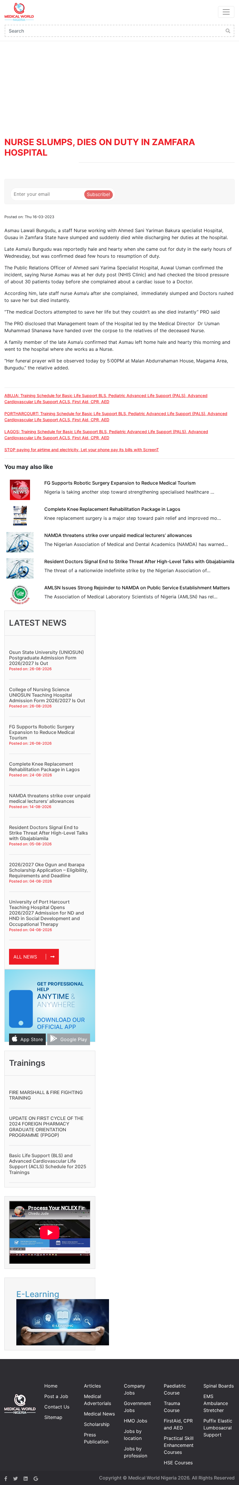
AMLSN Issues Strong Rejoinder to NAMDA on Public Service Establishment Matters (137, 588)
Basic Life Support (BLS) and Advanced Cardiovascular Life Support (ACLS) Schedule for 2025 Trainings (47, 1164)
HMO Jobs (135, 1421)
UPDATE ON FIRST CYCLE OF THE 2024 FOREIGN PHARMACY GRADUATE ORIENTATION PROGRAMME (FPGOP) (46, 1126)
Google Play (73, 1039)
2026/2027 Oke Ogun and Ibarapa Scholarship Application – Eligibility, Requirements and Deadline (48, 870)
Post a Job (56, 1396)
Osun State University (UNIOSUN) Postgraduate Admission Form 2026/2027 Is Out (46, 657)
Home (50, 1386)
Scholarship (97, 1424)
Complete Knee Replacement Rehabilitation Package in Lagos (112, 509)
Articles (92, 1386)
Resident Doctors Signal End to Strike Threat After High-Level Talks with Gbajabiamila (139, 561)
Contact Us (56, 1407)
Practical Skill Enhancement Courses (179, 1445)
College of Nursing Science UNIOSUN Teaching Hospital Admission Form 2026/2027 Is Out (47, 695)
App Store (31, 1039)
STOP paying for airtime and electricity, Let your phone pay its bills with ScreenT (81, 449)
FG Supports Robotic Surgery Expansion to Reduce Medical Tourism (120, 483)
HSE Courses (178, 1463)
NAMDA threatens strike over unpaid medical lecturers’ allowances (118, 535)
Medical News (99, 1414)
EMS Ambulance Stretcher (215, 1403)
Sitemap (53, 1417)
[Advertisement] (119, 84)
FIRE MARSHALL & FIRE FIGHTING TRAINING (46, 1095)
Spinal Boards (218, 1386)
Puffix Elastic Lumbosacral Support (217, 1428)
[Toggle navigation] (226, 12)
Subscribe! (98, 194)
